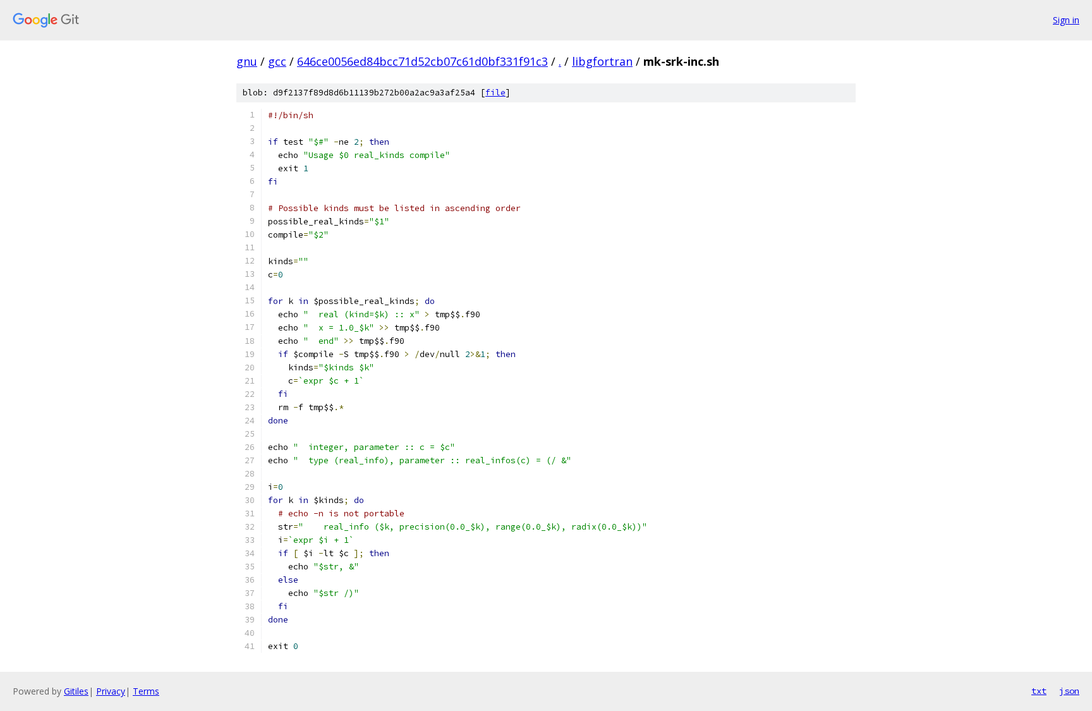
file (495, 92)
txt (1038, 690)
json (1069, 690)
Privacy (110, 691)
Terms (146, 691)
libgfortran (602, 61)
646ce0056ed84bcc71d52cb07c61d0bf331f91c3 (422, 61)
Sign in (1066, 20)
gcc (277, 61)
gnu (246, 61)
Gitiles (76, 691)
